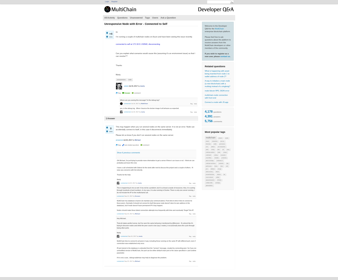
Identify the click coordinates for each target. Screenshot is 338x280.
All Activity (109, 18)
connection (221, 163)
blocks (216, 166)
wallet (215, 144)
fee (224, 174)
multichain (210, 138)
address (213, 146)
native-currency (209, 171)
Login (107, 2)
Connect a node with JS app (216, 102)
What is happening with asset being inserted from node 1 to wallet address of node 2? (217, 73)
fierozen (137, 196)
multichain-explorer (210, 152)
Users (155, 18)
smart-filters (208, 157)
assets (226, 138)
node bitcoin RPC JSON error (217, 91)
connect (225, 152)
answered (119, 140)
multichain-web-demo (211, 163)
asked (126, 86)
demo (221, 166)
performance (209, 166)
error (207, 146)
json (207, 169)
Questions (122, 18)
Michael (138, 140)
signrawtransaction (210, 180)
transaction (223, 155)
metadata (216, 157)
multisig (216, 155)
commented (127, 103)
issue (228, 149)
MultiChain (219, 29)
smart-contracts (209, 177)
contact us (225, 56)
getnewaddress (209, 185)
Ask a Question (168, 18)
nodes (219, 152)
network (219, 174)
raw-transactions (221, 146)
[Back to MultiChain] (120, 10)
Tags (147, 18)
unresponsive (121, 79)
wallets (217, 177)
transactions (214, 141)
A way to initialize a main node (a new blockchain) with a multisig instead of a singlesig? (217, 83)
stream (207, 141)
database (213, 169)
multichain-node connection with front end (216, 96)
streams (220, 138)
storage (219, 169)
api (223, 149)
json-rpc (222, 141)
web (227, 166)
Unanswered (136, 18)
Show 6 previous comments (128, 153)
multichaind (208, 155)
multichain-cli (220, 160)
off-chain (219, 180)
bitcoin (217, 171)
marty (142, 86)
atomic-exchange (209, 160)
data (227, 163)
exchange (217, 182)
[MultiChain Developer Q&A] (216, 10)
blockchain (208, 144)
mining (212, 149)
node (218, 149)
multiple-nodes (209, 182)
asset (207, 149)
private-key (224, 157)
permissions (222, 144)
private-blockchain (210, 174)
